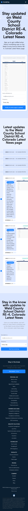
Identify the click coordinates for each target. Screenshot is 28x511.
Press (14, 480)
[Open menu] (25, 2)
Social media (14, 393)
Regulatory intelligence (14, 413)
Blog (14, 483)
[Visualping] (5, 2)
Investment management (14, 426)
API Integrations (14, 448)
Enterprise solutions (14, 470)
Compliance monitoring (14, 415)
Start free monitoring (14, 349)
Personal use (14, 465)
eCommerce (14, 433)
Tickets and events (14, 405)
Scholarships (14, 400)
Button (14, 457)
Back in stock (14, 379)
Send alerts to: (4, 335)
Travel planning (14, 402)
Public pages (14, 459)
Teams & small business (14, 467)
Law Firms (14, 428)
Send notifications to (7, 93)
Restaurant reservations (14, 398)
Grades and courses (14, 395)
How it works (14, 444)
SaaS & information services (14, 431)
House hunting (14, 391)
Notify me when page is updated (14, 107)
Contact (14, 476)
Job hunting (14, 388)
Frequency (4, 99)
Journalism (14, 438)
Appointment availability (14, 384)
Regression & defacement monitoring (14, 418)
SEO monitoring (14, 420)
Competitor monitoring (14, 411)
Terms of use (14, 491)
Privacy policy (14, 488)
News (14, 386)
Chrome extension (14, 454)
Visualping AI (14, 446)
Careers (14, 478)
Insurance (14, 435)
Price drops (14, 381)
